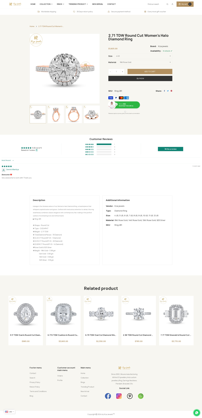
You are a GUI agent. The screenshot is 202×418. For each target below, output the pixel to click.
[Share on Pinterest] (171, 91)
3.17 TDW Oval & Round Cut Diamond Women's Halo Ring (25, 335)
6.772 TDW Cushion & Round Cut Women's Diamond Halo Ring (63, 335)
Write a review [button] (171, 149)
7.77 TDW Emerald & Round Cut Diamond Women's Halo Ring (176, 335)
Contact (33, 373)
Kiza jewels (119, 206)
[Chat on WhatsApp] (197, 413)
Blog (31, 396)
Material (112, 62)
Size (110, 56)
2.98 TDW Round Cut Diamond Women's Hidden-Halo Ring (138, 335)
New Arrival (85, 391)
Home (32, 26)
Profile (59, 380)
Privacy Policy (35, 382)
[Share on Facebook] (164, 91)
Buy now (140, 78)
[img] (7, 166)
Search (32, 378)
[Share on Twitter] (168, 91)
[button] (89, 144)
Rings (83, 382)
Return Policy (35, 387)
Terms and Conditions (38, 391)
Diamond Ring (120, 210)
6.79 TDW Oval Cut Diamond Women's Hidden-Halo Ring (101, 335)
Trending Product (87, 387)
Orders (60, 376)
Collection (85, 378)
